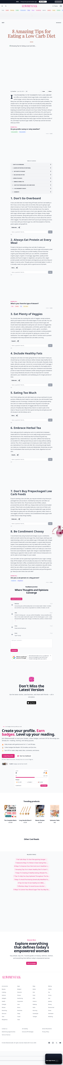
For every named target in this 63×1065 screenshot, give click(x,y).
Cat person (13, 580)
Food (3, 10)
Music (18, 1007)
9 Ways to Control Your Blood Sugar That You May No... (32, 889)
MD (26, 91)
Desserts (19, 992)
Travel (18, 1016)
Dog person (20, 580)
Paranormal (51, 1007)
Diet (34, 992)
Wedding (50, 1016)
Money (50, 1004)
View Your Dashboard (25, 756)
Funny (54, 10)
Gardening (38, 10)
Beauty (3, 989)
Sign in (31, 759)
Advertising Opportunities (8, 1031)
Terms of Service (6, 1035)
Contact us (4, 1028)
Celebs (17, 10)
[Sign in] (61, 6)
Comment (14, 650)
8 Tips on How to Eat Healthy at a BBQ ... (31, 883)
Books (34, 989)
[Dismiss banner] (50, 655)
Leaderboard (18, 785)
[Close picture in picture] (46, 1055)
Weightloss (5, 1019)
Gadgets (4, 998)
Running (12, 10)
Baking (50, 986)
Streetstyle (35, 1013)
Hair (49, 998)
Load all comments (16, 599)
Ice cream (26, 306)
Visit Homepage (31, 963)
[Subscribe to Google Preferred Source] (20, 657)
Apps (18, 986)
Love (18, 1004)
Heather (14, 91)
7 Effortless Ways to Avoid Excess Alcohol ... (31, 886)
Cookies (17, 306)
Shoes (33, 10)
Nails (34, 1007)
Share (49, 91)
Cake (12, 306)
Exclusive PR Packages (27, 1031)
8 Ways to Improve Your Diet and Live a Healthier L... (31, 866)
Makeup (35, 1004)
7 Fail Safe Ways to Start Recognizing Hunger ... (31, 859)
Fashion (58, 10)
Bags (34, 986)
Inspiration (20, 1001)
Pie (21, 306)
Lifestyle (4, 1004)
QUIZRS (51, 133)
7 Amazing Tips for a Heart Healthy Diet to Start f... (31, 869)
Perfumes (19, 1010)
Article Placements (47, 1028)
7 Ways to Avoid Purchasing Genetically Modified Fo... (31, 879)
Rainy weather (22, 132)
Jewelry (49, 10)
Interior (44, 10)
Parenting (4, 1010)
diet (3, 22)
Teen (3, 1016)
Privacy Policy (45, 1031)
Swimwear (50, 1013)
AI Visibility (25, 1028)
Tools (18, 1019)
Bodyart (19, 989)
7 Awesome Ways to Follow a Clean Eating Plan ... (31, 863)
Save (43, 91)
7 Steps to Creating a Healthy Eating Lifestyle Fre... (31, 873)
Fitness (19, 995)
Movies (3, 1007)
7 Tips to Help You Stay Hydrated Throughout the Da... (31, 876)
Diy (49, 992)
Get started (43, 785)
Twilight (35, 1016)
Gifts (34, 998)
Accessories (23, 10)
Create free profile (8, 756)
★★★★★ (58, 22)
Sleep (29, 10)
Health (7, 10)
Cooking (4, 992)
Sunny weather (14, 132)
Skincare (4, 1013)
